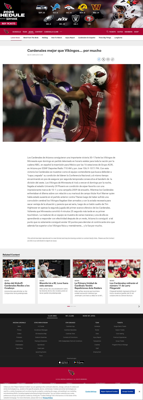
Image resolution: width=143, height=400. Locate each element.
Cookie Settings (90, 391)
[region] (71, 392)
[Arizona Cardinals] (71, 373)
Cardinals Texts (70, 333)
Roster (97, 330)
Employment (97, 352)
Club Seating (120, 333)
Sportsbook (40, 344)
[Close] (139, 391)
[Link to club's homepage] (6, 31)
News (19, 326)
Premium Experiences (119, 337)
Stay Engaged (70, 322)
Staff (97, 348)
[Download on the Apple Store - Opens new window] (63, 362)
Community (19, 341)
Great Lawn (41, 348)
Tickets (120, 322)
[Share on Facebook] (99, 61)
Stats (97, 333)
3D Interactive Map (40, 333)
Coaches (97, 344)
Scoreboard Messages (40, 330)
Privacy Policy (48, 398)
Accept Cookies (127, 391)
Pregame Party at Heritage (120, 344)
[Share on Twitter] (103, 61)
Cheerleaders (19, 344)
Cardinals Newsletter (70, 330)
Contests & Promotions (70, 337)
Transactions (97, 341)
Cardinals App (70, 326)
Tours (41, 355)
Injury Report (97, 337)
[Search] (107, 31)
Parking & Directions (41, 341)
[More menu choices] (61, 31)
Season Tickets (119, 330)
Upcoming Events (41, 352)
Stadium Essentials (41, 337)
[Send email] (108, 61)
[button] (68, 306)
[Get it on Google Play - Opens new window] (79, 363)
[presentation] (139, 307)
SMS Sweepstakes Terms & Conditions (70, 341)
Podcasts (19, 337)
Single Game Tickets (120, 326)
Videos (19, 333)
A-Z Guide (41, 326)
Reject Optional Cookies (109, 391)
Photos (19, 330)
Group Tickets (120, 341)
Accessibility (37, 383)
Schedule (97, 326)
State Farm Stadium (41, 322)
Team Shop (19, 348)
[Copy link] (112, 59)
